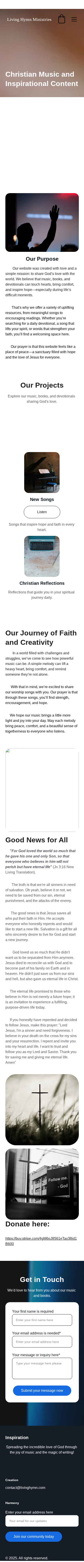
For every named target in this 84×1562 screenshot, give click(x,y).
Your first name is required (33, 1311)
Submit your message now (42, 1390)
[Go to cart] (61, 19)
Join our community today (33, 1536)
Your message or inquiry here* (36, 1355)
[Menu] (74, 19)
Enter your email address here (29, 1512)
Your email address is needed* (36, 1333)
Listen (42, 512)
